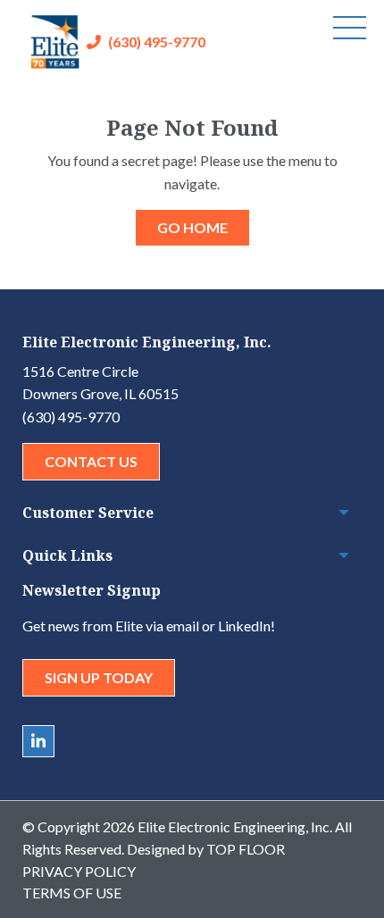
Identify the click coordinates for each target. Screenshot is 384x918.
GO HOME (192, 227)
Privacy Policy (79, 871)
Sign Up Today (99, 677)
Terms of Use (71, 892)
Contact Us (91, 461)
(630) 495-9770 (156, 41)
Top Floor (245, 848)
